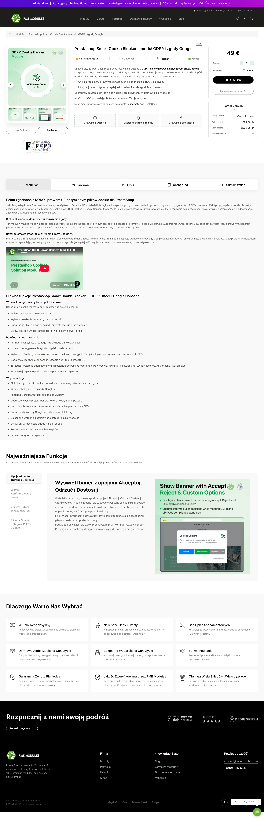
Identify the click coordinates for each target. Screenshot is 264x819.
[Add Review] (97, 59)
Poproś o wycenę (20, 728)
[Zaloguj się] (244, 18)
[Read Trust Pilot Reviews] (162, 59)
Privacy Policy (12, 800)
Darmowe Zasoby (141, 18)
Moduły (84, 18)
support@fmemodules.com (241, 761)
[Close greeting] (257, 802)
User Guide (20, 130)
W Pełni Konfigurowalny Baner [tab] (21, 493)
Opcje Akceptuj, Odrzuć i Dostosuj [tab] (22, 478)
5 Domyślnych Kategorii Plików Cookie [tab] (21, 524)
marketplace (137, 104)
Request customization (231, 91)
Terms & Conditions (30, 800)
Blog (181, 18)
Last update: (218, 128)
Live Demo (52, 130)
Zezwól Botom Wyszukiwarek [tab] (20, 508)
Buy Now (233, 80)
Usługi (101, 18)
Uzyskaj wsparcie (244, 10)
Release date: (218, 122)
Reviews (83, 185)
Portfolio (117, 18)
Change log (180, 185)
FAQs (130, 185)
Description (31, 185)
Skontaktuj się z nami (167, 772)
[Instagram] (224, 802)
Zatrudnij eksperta (224, 10)
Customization (235, 185)
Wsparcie (165, 18)
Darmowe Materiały (166, 766)
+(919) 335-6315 (235, 768)
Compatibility (218, 115)
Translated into (219, 133)
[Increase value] (252, 63)
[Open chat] (257, 812)
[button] (238, 18)
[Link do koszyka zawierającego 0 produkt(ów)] (251, 18)
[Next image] (64, 85)
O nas (103, 777)
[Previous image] (11, 85)
